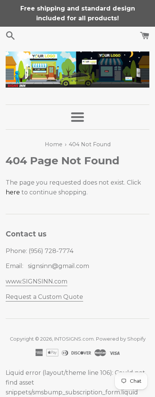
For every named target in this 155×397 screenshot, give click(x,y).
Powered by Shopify (121, 339)
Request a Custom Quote (44, 296)
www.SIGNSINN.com (36, 281)
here (13, 192)
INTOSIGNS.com (74, 339)
